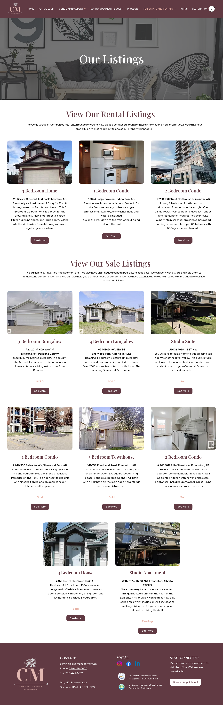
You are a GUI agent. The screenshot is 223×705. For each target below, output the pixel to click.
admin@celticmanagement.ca (78, 663)
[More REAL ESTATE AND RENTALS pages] (174, 9)
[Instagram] (120, 664)
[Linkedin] (137, 664)
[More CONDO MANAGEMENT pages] (85, 9)
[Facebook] (129, 664)
